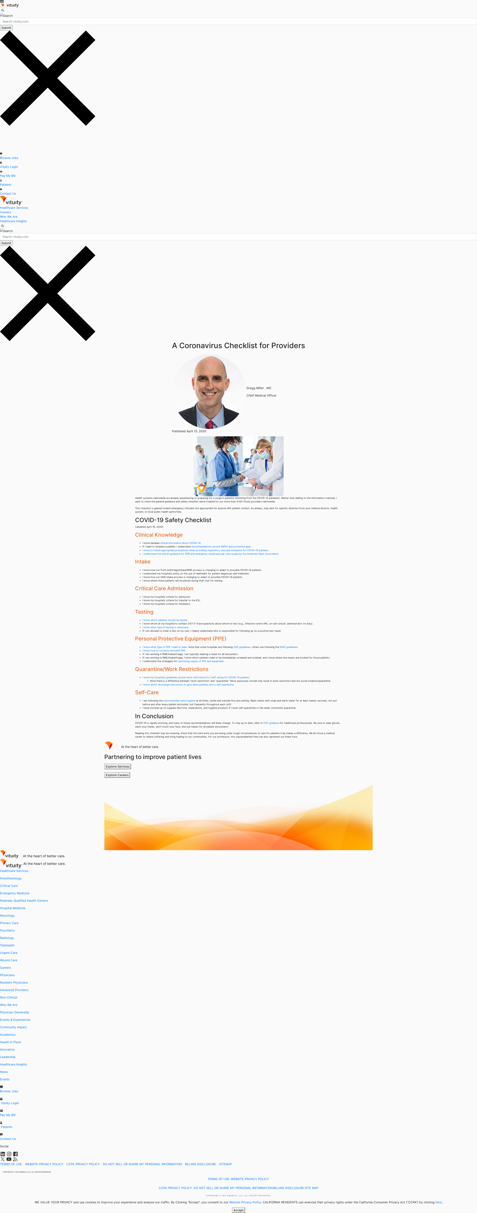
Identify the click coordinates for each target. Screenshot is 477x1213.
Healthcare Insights (13, 221)
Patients (5, 184)
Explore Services (117, 766)
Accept (238, 1210)
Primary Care (9, 923)
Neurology (7, 915)
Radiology (7, 938)
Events (5, 1079)
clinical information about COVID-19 (180, 543)
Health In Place (10, 1042)
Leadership (7, 1057)
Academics (7, 1034)
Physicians (7, 975)
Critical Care (9, 886)
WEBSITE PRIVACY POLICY (44, 1164)
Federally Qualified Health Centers (24, 900)
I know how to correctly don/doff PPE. (164, 650)
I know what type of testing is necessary (165, 627)
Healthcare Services (14, 208)
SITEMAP (225, 1164)
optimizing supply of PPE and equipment (201, 661)
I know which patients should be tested (165, 620)
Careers (5, 212)
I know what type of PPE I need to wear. (165, 647)
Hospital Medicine (12, 908)
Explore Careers (117, 775)
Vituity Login (9, 167)
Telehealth (7, 945)
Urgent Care (8, 953)
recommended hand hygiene (179, 700)
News (4, 1072)
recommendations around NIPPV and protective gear (221, 546)
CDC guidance (271, 723)
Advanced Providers (14, 990)
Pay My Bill (7, 176)
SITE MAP (311, 1188)
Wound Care (8, 960)
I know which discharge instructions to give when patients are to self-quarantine (188, 684)
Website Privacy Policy (245, 1202)
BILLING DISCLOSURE (200, 1164)
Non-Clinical (8, 997)
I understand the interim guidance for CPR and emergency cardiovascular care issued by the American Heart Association (210, 553)
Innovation (7, 1049)
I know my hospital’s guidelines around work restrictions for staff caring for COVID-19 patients (196, 677)
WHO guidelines (289, 647)
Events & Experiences (15, 1020)
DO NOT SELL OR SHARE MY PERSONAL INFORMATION (142, 1164)
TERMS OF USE (11, 1164)
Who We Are (8, 216)
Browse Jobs (9, 158)
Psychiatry (7, 930)
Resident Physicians (14, 982)
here (438, 1202)
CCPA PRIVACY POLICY (83, 1164)
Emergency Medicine (14, 893)
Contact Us (8, 193)
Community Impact (13, 1027)
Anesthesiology (11, 878)
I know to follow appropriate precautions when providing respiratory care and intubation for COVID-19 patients (205, 550)
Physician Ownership (14, 1012)
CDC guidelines (241, 647)
